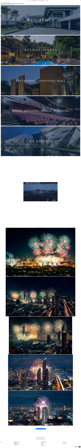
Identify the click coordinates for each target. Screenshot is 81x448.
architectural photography (4, 4)
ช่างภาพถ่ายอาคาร (9, 4)
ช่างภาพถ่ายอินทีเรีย (13, 4)
